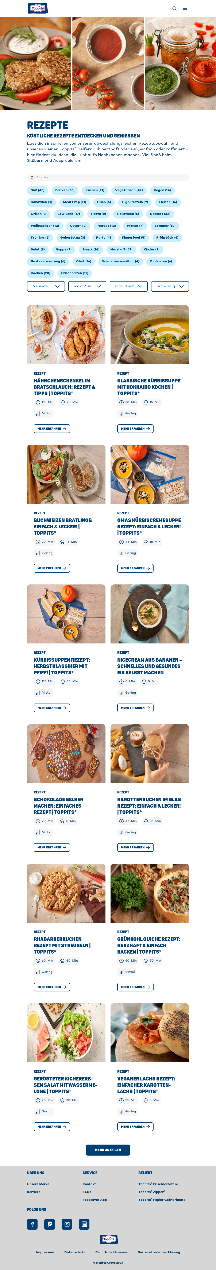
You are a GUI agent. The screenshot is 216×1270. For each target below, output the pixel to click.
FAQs (87, 1192)
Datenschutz (74, 1252)
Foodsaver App (95, 1200)
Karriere (33, 1192)
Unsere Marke (38, 1184)
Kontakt (89, 1184)
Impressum (45, 1252)
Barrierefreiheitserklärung (159, 1252)
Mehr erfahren (49, 428)
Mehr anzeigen (108, 1150)
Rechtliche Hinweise (111, 1252)
